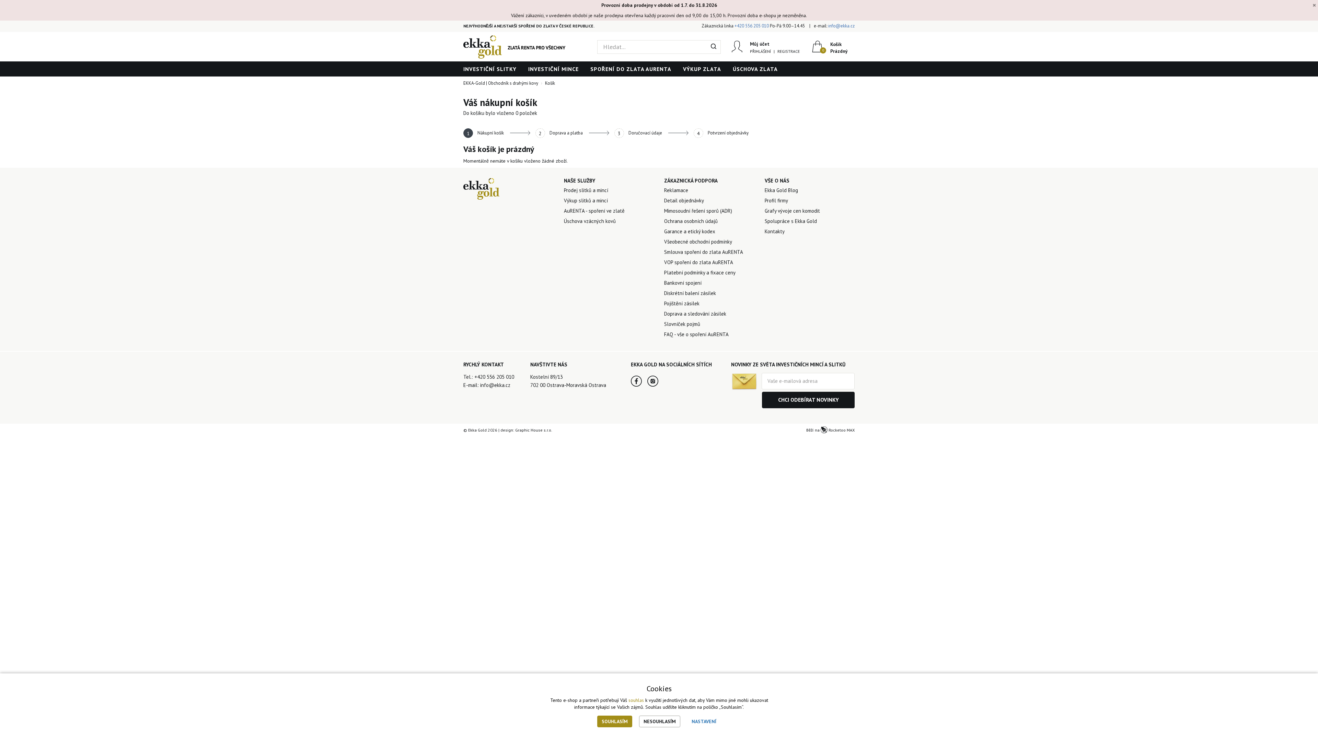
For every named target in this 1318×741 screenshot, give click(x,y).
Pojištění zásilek (682, 303)
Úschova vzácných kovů (590, 221)
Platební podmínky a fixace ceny (700, 272)
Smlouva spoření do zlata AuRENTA (703, 252)
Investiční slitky (490, 69)
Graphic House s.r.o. (533, 430)
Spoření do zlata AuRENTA (630, 69)
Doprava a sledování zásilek (695, 313)
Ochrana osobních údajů (691, 221)
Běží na (830, 430)
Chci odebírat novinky (808, 399)
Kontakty (775, 231)
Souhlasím (615, 721)
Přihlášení (760, 51)
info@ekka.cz (841, 26)
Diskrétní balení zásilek (690, 293)
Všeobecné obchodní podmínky (698, 241)
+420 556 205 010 (752, 26)
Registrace (788, 51)
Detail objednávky (684, 200)
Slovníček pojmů (682, 324)
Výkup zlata (702, 69)
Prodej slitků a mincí (586, 190)
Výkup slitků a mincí (586, 200)
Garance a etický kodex (689, 231)
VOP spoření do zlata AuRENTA (698, 262)
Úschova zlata (755, 69)
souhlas (636, 700)
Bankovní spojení (683, 283)
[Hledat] (714, 47)
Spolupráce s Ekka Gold (791, 221)
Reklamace (676, 190)
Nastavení (704, 721)
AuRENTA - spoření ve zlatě (594, 211)
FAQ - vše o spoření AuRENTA (696, 334)
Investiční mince (553, 69)
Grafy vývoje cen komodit (792, 211)
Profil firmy (776, 200)
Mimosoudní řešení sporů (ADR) (698, 211)
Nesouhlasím (660, 721)
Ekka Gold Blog (781, 190)
